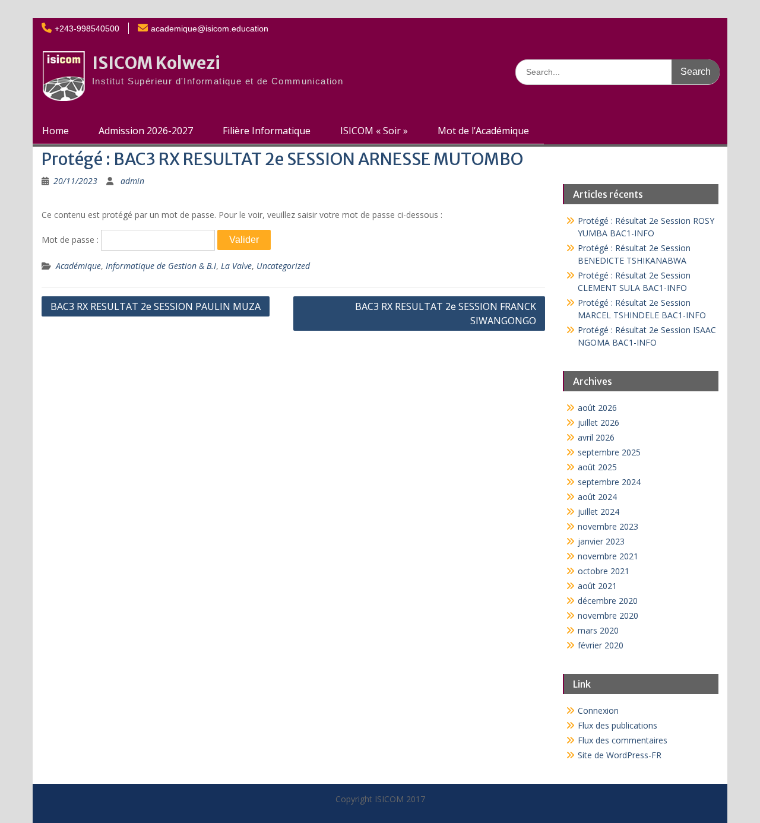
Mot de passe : (71, 239)
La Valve (236, 265)
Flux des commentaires (622, 740)
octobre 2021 (603, 571)
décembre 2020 (608, 600)
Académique (78, 265)
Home (55, 130)
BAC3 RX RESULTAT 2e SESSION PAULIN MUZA (155, 306)
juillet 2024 (598, 511)
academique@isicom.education (209, 28)
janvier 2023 (601, 541)
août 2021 (597, 585)
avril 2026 (596, 437)
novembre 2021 (608, 556)
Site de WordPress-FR (619, 755)
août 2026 (597, 407)
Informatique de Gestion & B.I (161, 265)
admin (132, 180)
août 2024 (597, 496)
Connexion (598, 710)
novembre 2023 (608, 526)
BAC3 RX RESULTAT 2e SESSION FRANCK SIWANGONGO (445, 313)
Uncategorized (283, 265)
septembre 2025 (609, 452)
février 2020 (600, 645)
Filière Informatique (267, 130)
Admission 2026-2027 (146, 130)
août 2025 (597, 467)
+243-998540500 (87, 28)
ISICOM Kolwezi (156, 63)
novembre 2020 (608, 615)
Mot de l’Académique (483, 130)
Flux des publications (617, 725)
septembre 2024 (609, 482)
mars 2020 (598, 630)
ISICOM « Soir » (374, 130)
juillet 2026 (598, 422)
